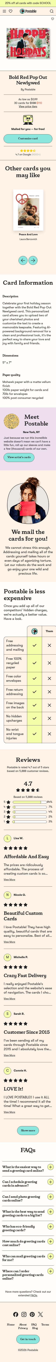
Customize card (28, 138)
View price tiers (28, 106)
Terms (45, 1324)
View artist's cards (18, 457)
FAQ (34, 1324)
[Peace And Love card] (28, 210)
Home (11, 1324)
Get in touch (28, 1339)
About (23, 1324)
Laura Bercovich (28, 239)
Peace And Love (28, 234)
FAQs (33, 1295)
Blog (35, 1328)
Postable (30, 89)
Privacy (23, 1328)
